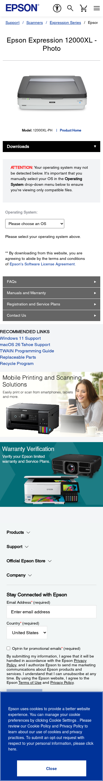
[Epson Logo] (22, 8)
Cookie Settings (63, 720)
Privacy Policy (62, 682)
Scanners (34, 22)
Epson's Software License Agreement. (43, 264)
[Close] (51, 768)
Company (16, 575)
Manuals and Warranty (26, 293)
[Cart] (83, 8)
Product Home (70, 130)
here (12, 749)
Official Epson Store (26, 560)
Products (15, 532)
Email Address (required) (28, 602)
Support (12, 22)
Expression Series (65, 22)
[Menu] (96, 8)
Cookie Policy (39, 726)
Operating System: (21, 212)
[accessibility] (57, 8)
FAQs (11, 281)
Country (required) (23, 623)
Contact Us (16, 315)
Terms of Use (29, 682)
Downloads (18, 146)
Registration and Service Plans (33, 304)
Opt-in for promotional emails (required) (46, 648)
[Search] (70, 8)
